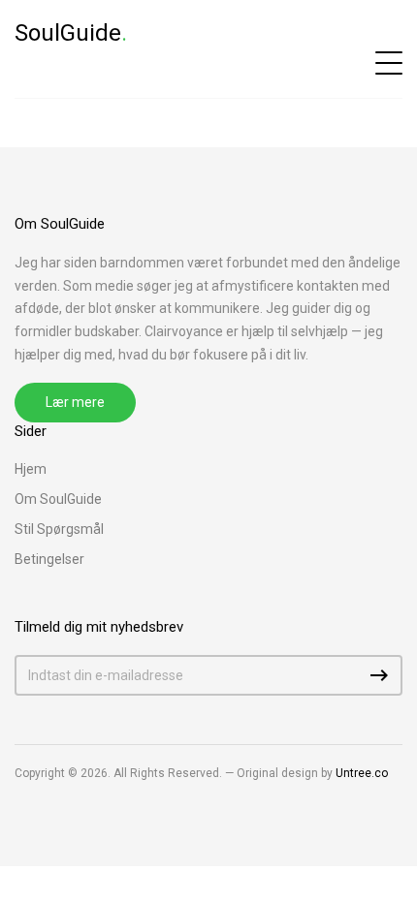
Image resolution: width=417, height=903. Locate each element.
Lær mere (75, 402)
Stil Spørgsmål (59, 529)
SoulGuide (71, 33)
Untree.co (362, 773)
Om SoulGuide (58, 499)
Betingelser (49, 559)
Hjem (31, 469)
